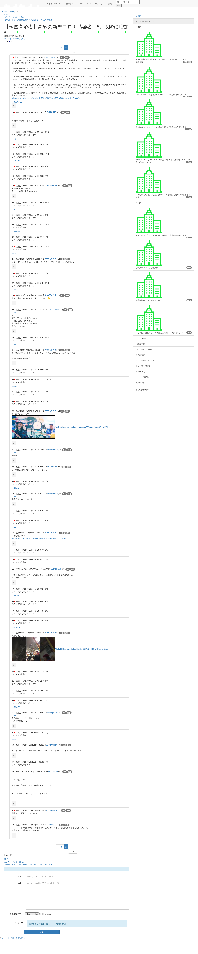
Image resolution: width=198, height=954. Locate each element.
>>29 (14, 289)
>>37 (18, 386)
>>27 (14, 312)
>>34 (14, 386)
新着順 (138, 15)
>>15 (14, 138)
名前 (20, 876)
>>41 (18, 488)
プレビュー (18, 922)
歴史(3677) (140, 354)
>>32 (14, 344)
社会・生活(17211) (144, 349)
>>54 (18, 627)
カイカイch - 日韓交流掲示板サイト (14, 938)
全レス (73, 52)
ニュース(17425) (143, 366)
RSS (89, 3)
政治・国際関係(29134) (145, 360)
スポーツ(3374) (142, 377)
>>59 (14, 739)
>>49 (18, 595)
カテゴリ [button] (99, 3)
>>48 (14, 595)
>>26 (14, 253)
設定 (110, 3)
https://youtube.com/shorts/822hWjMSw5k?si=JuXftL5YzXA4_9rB (39, 538)
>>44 (14, 527)
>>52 (14, 627)
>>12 (14, 115)
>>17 (14, 160)
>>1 (13, 572)
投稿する (41, 932)
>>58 (18, 707)
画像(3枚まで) (16, 913)
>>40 (14, 488)
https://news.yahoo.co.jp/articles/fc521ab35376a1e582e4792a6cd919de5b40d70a (47, 98)
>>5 (13, 102)
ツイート (8, 38)
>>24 (18, 231)
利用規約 (69, 3)
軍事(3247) (140, 371)
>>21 (14, 209)
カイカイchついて (54, 3)
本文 (20, 883)
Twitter (80, 3)
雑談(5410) (140, 343)
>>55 (14, 715)
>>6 (16, 102)
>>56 (14, 707)
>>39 (14, 496)
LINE (14, 38)
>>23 (14, 231)
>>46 (20, 102)
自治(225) (140, 382)
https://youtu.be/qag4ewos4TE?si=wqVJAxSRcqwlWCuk (86, 427)
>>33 (14, 452)
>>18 (18, 160)
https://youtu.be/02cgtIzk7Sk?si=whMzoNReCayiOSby (85, 648)
